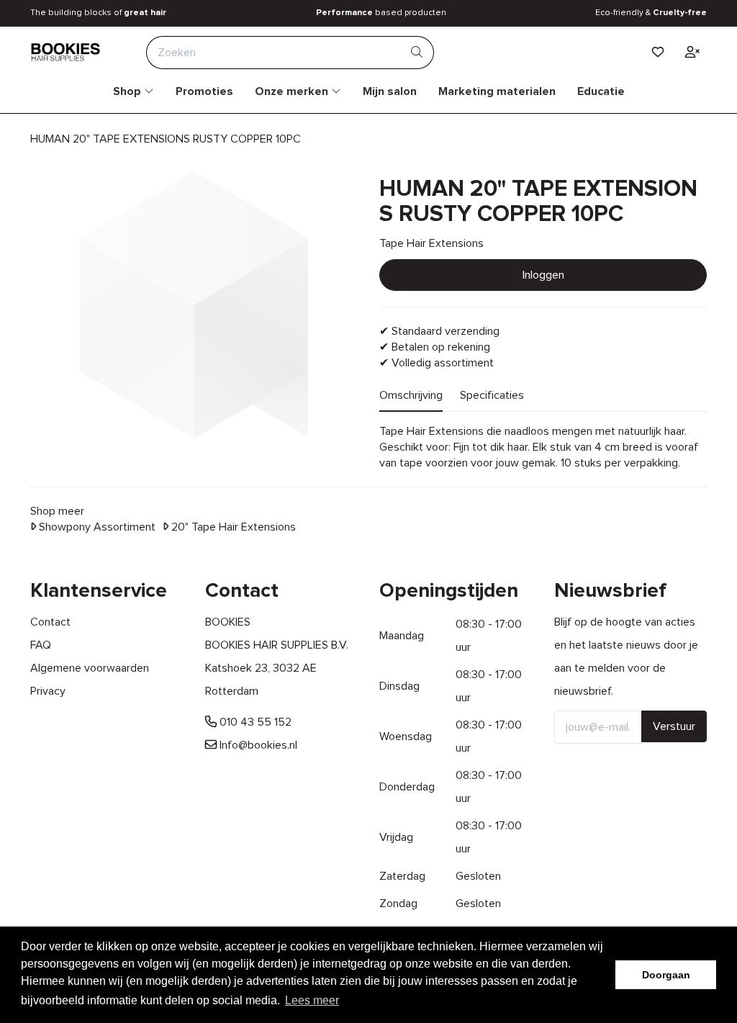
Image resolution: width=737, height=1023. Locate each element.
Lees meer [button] (312, 1000)
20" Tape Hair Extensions (232, 527)
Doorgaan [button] (666, 975)
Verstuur (674, 726)
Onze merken (293, 91)
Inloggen (543, 275)
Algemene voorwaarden (89, 668)
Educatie (601, 91)
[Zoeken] (417, 52)
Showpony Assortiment (95, 527)
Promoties (204, 91)
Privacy (47, 691)
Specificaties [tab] (492, 395)
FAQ (40, 645)
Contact (50, 622)
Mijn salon (390, 91)
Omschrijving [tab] (411, 395)
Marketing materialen (497, 91)
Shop (128, 91)
